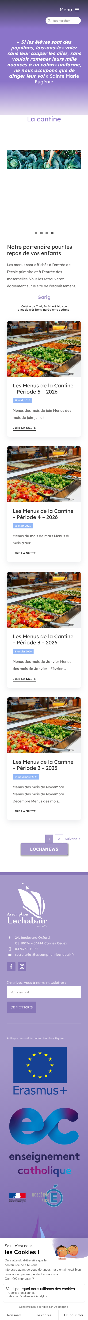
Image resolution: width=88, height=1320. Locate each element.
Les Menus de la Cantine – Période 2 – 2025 (43, 765)
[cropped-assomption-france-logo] (42, 1214)
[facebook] (11, 966)
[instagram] (22, 966)
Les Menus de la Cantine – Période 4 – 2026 (43, 514)
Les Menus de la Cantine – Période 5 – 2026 (43, 388)
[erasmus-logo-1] (40, 1045)
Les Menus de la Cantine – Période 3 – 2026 (43, 639)
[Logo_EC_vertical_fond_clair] (44, 1105)
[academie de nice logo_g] (36, 1185)
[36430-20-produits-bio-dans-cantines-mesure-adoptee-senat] (44, 322)
